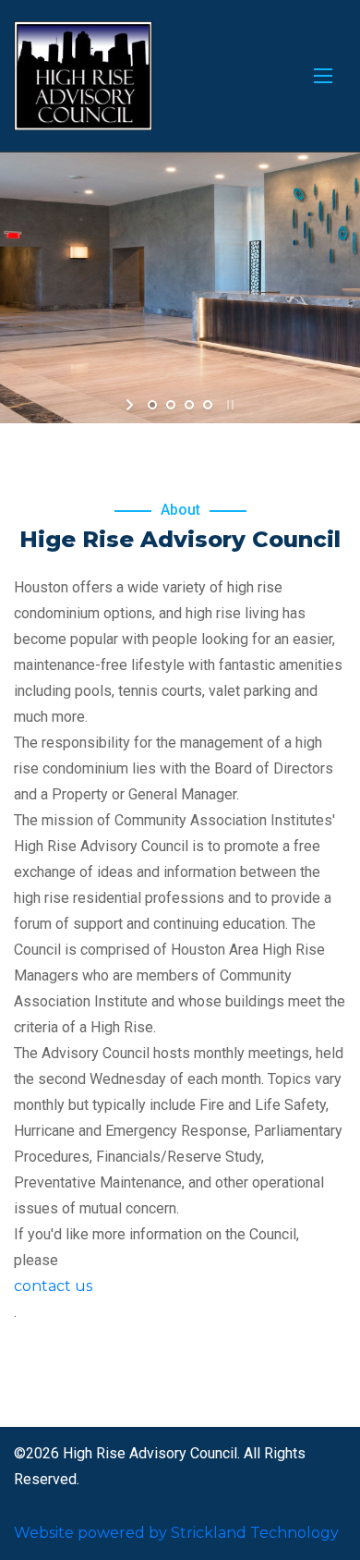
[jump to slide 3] (189, 405)
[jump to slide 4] (207, 405)
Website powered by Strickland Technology (176, 1533)
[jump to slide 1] (152, 405)
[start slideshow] (131, 405)
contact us (53, 1286)
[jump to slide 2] (171, 405)
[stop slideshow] (228, 405)
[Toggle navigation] (323, 75)
